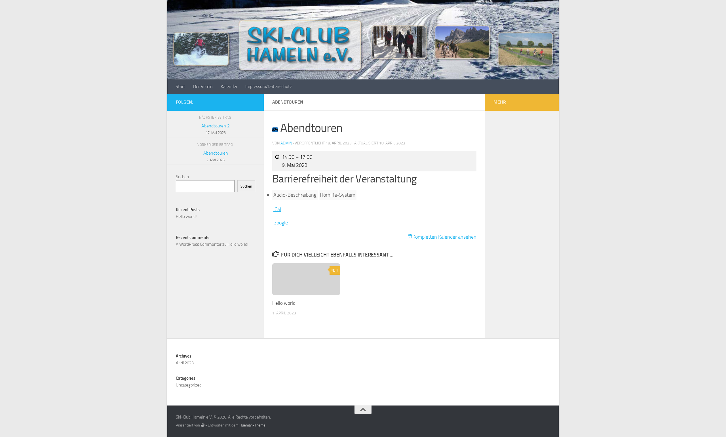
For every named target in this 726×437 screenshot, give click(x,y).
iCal (277, 209)
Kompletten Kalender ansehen (444, 237)
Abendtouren (215, 156)
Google (280, 223)
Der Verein (203, 86)
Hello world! (284, 303)
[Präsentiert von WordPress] (202, 425)
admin (286, 143)
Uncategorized (189, 385)
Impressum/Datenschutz (268, 86)
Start (180, 86)
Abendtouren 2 (215, 129)
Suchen (182, 176)
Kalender (229, 86)
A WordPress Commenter (198, 244)
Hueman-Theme (252, 425)
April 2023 (185, 362)
